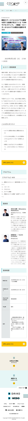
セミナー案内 (9, 10)
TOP (3, 10)
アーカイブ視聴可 (6, 32)
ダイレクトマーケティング (17, 32)
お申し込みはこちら (8, 162)
